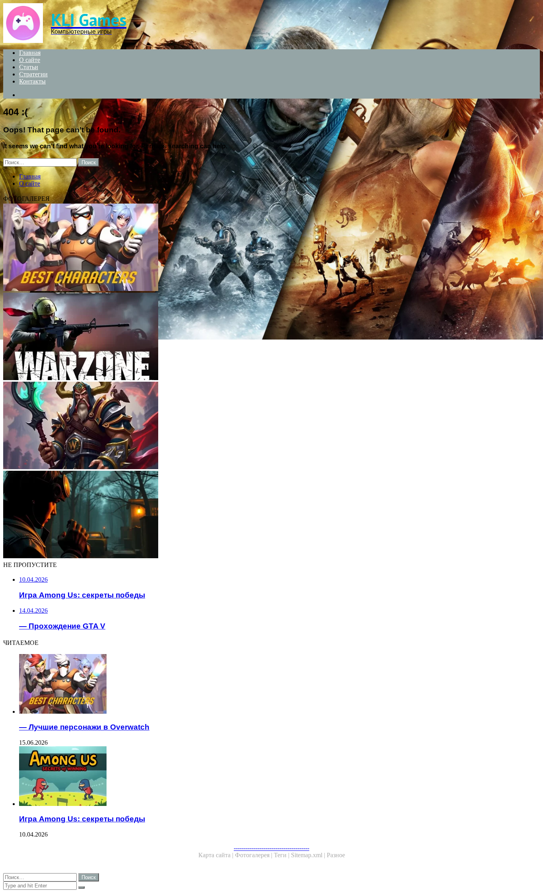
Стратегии (33, 74)
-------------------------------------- (271, 847)
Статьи (28, 67)
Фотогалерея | (254, 855)
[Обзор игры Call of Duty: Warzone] (241, 337)
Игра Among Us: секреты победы (82, 819)
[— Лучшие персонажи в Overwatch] (241, 248)
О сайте (29, 59)
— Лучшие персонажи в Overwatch (84, 727)
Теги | (282, 855)
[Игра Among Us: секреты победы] (249, 777)
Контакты (32, 81)
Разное (336, 855)
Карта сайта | (216, 855)
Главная (30, 52)
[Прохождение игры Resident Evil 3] (241, 515)
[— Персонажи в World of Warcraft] (241, 426)
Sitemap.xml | (309, 855)
